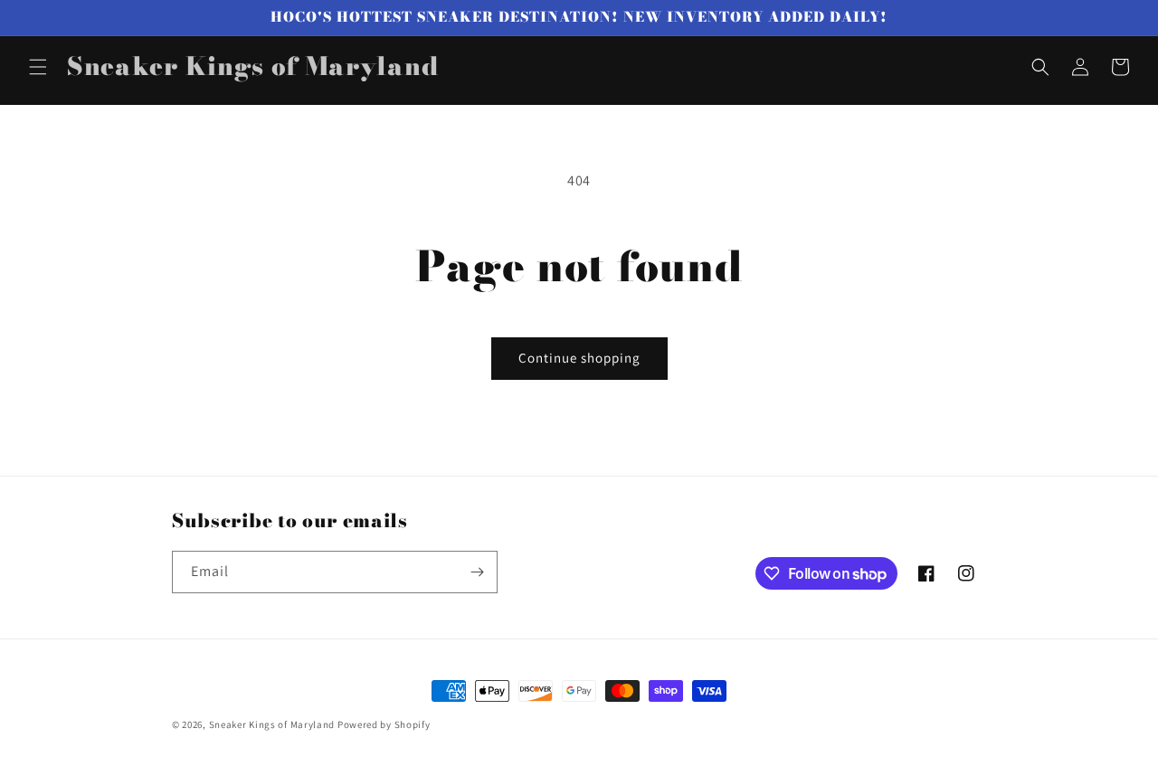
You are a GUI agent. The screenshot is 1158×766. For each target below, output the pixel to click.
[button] (38, 67)
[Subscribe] (477, 572)
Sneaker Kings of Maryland (272, 724)
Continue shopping (579, 357)
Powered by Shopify (384, 724)
